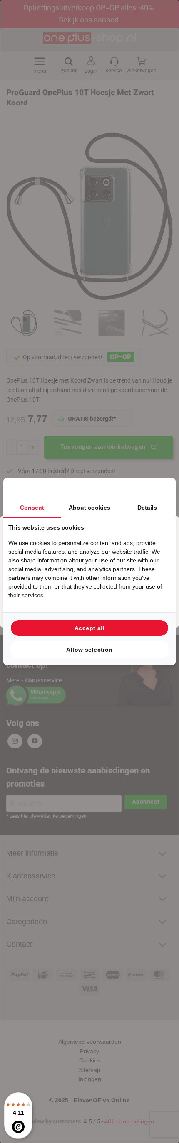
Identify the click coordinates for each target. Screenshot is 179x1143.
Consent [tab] (32, 507)
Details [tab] (147, 507)
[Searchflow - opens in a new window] (160, 488)
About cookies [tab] (89, 507)
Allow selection (89, 649)
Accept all (89, 628)
